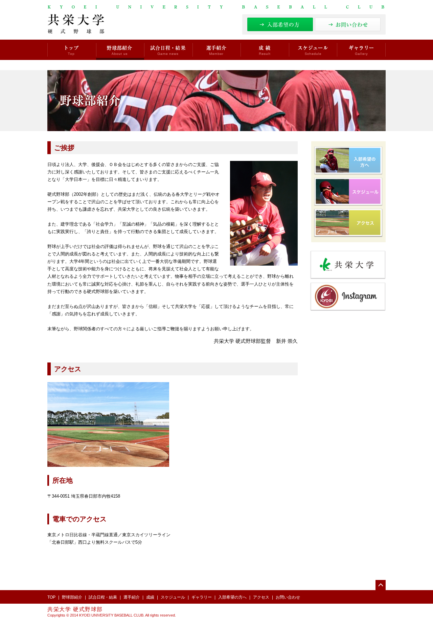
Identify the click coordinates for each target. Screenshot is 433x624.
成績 (265, 50)
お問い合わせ (288, 597)
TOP (51, 597)
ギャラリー (361, 50)
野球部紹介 (120, 50)
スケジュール (313, 50)
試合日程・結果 (168, 50)
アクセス (261, 597)
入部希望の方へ (232, 597)
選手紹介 (216, 50)
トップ (71, 50)
